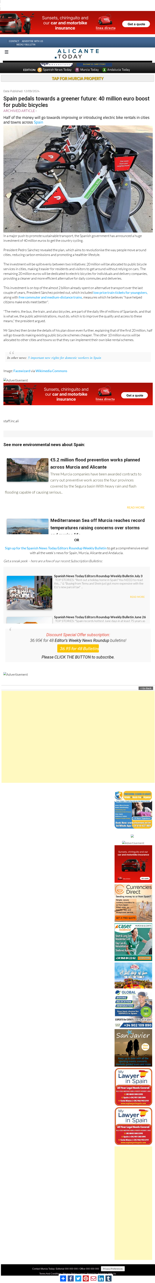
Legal (82, 1266)
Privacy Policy (70, 1266)
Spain (38, 115)
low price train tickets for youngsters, (120, 285)
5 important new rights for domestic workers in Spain (64, 350)
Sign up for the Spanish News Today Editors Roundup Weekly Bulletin (56, 541)
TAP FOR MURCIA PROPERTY (77, 71)
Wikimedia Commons (51, 364)
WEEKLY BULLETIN (26, 37)
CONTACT (14, 34)
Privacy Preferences (113, 1261)
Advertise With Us (107, 1266)
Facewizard (21, 364)
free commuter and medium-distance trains (50, 290)
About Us (91, 1266)
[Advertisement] (78, 730)
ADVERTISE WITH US (32, 34)
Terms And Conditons (50, 1266)
